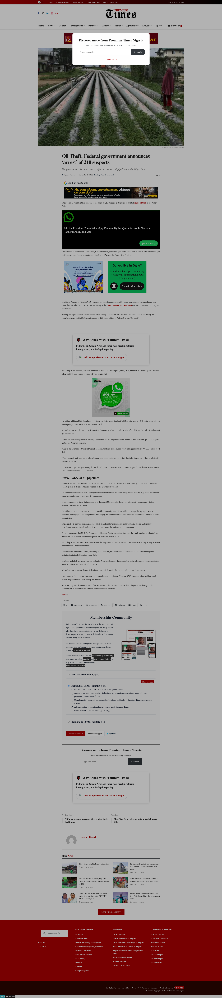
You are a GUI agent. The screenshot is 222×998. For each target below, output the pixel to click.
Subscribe (138, 52)
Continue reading (111, 59)
